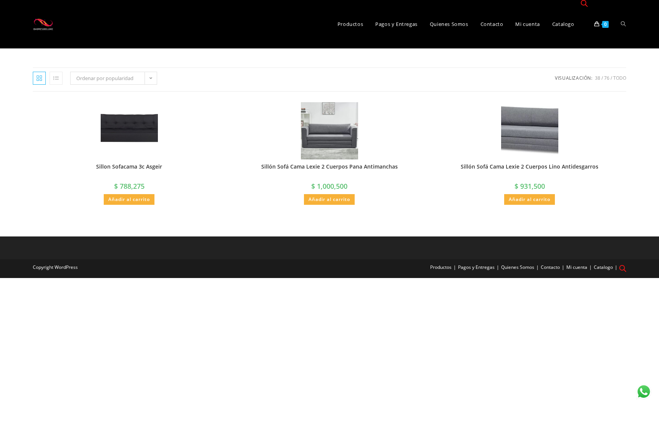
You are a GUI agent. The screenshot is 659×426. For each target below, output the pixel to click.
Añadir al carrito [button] (129, 199)
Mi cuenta (576, 267)
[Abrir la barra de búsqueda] (584, 4)
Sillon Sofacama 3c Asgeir (129, 166)
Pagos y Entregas (476, 267)
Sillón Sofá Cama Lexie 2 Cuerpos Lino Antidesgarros (529, 166)
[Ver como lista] (56, 78)
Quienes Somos (517, 267)
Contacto (550, 267)
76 (606, 78)
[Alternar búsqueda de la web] (623, 24)
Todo (619, 78)
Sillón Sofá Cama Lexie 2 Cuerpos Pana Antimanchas (329, 166)
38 (597, 78)
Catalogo (603, 267)
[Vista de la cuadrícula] (39, 78)
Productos (441, 267)
